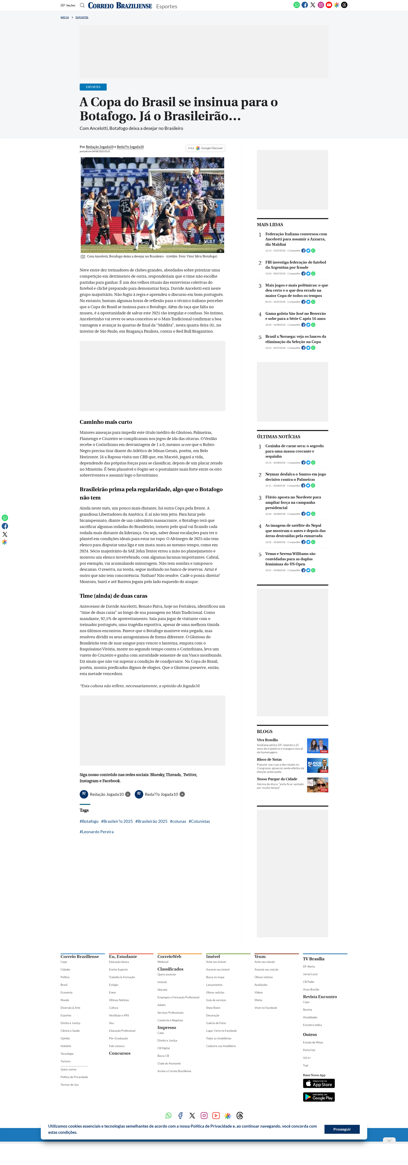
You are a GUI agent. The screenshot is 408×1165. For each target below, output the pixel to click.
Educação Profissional (122, 1030)
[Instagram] (321, 7)
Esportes (82, 17)
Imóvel (213, 956)
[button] (79, 1133)
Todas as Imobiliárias (218, 1038)
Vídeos (259, 992)
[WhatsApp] (296, 7)
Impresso (166, 1027)
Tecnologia (67, 1053)
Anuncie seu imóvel (218, 969)
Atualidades (310, 1017)
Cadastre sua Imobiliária (221, 1046)
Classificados (170, 969)
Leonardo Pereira (98, 831)
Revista (307, 1009)
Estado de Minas (313, 1042)
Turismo (65, 1061)
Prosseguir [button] (342, 1129)
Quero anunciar (166, 974)
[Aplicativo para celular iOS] (319, 1084)
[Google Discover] (336, 5)
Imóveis (162, 982)
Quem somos (68, 1069)
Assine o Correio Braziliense (174, 1071)
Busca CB (163, 1055)
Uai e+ (307, 1057)
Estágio (113, 984)
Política (65, 977)
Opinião (65, 1038)
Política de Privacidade (74, 1077)
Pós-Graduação (118, 1038)
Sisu (111, 1023)
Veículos (162, 989)
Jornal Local (310, 974)
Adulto (161, 1005)
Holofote (66, 1046)
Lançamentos (214, 984)
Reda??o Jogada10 (162, 794)
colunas (179, 821)
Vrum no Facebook (266, 1007)
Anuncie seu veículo (266, 969)
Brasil (64, 984)
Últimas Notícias (119, 1000)
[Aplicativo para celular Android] (319, 1097)
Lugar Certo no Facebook (221, 1030)
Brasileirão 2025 (152, 821)
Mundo (65, 1000)
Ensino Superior (118, 969)
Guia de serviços (216, 1000)
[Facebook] (305, 7)
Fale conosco (117, 1046)
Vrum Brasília (311, 989)
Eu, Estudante (123, 956)
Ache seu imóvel (216, 962)
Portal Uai (309, 1050)
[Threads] (344, 7)
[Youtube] (329, 7)
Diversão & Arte (70, 1007)
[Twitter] (313, 7)
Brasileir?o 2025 (118, 821)
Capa (64, 962)
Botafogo (90, 821)
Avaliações (261, 984)
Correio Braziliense (80, 956)
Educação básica (119, 962)
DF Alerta (309, 966)
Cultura (113, 1007)
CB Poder (308, 981)
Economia (66, 992)
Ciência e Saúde (70, 1030)
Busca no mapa (215, 977)
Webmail (162, 962)
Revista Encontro (320, 996)
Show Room (213, 1007)
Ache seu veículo (265, 962)
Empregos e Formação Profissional (178, 997)
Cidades (65, 969)
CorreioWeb (169, 956)
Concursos (119, 1053)
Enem (112, 992)
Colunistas (200, 821)
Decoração (212, 1015)
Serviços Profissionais (170, 1012)
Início (65, 17)
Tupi (305, 1065)
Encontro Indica (312, 1025)
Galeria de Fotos (216, 1023)
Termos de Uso (70, 1084)
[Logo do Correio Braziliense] (120, 5)
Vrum (260, 956)
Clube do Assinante (169, 1063)
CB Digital (163, 1048)
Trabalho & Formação (122, 977)
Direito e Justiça (70, 1023)
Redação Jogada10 (107, 794)
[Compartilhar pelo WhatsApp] (313, 252)
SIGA (191, 148)
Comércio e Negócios (170, 1020)
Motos (258, 1000)
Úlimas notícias (215, 992)
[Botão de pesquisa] (81, 5)
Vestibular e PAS (119, 1015)
